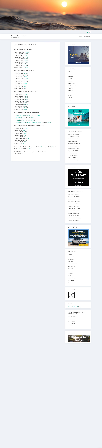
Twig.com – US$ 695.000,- (73, 150)
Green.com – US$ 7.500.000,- (74, 136)
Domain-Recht (71, 78)
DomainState (70, 90)
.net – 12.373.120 (71, 321)
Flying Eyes (70, 261)
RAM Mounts (70, 275)
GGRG (69, 93)
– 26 (25, 135)
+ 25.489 (25, 107)
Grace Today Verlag (72, 266)
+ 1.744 (24, 88)
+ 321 (23, 130)
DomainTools (70, 88)
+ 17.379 (25, 85)
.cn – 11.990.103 (71, 326)
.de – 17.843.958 (71, 319)
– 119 (27, 138)
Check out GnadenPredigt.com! (74, 306)
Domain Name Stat (72, 85)
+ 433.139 (25, 53)
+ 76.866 (33, 119)
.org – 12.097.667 (71, 323)
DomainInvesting (71, 83)
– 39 (24, 136)
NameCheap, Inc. (20, 117)
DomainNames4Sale (18, 36)
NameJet (70, 95)
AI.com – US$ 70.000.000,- (73, 194)
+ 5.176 (24, 63)
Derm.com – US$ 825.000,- (73, 148)
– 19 (52, 146)
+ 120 (24, 143)
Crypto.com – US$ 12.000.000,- (74, 208)
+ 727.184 (26, 60)
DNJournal (70, 74)
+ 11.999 (25, 55)
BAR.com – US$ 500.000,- (73, 157)
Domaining (70, 81)
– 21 (26, 140)
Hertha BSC (70, 268)
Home (80, 36)
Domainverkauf (86, 36)
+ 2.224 (26, 101)
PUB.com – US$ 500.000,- (73, 160)
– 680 (24, 133)
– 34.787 (26, 62)
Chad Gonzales (71, 259)
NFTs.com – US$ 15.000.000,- (74, 201)
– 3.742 (25, 128)
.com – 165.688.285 (72, 316)
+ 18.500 (26, 67)
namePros (70, 97)
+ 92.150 (26, 97)
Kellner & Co (70, 273)
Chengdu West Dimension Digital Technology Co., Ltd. (28, 122)
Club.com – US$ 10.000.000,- (73, 134)
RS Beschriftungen (72, 278)
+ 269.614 (26, 94)
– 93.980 (31, 117)
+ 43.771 (25, 96)
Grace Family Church (72, 264)
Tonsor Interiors (71, 282)
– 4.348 (25, 109)
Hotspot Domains (71, 271)
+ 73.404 (24, 106)
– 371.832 (25, 104)
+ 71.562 (24, 102)
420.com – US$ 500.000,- (73, 155)
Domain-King (70, 76)
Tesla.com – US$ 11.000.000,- (74, 213)
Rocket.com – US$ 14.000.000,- (74, 203)
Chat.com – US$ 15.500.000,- (73, 199)
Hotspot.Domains (15, 32)
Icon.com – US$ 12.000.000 (73, 210)
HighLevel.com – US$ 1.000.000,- (74, 146)
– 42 (41, 146)
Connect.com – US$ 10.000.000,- (74, 218)
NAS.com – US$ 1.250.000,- (73, 139)
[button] (99, 1)
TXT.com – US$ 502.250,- (73, 153)
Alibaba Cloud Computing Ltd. (23, 115)
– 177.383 (26, 57)
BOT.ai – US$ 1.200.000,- (73, 141)
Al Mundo (70, 254)
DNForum (70, 71)
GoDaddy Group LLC (20, 119)
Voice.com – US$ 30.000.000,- (74, 196)
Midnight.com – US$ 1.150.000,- (74, 143)
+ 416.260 (27, 52)
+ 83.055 (25, 58)
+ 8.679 (24, 86)
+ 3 (29, 148)
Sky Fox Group (71, 280)
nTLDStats (70, 100)
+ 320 (24, 141)
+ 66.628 (32, 120)
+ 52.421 (38, 115)
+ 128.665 (25, 65)
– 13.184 (25, 83)
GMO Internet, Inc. (20, 120)
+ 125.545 (26, 99)
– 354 (25, 132)
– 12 (19, 148)
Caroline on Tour (71, 257)
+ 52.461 (49, 122)
